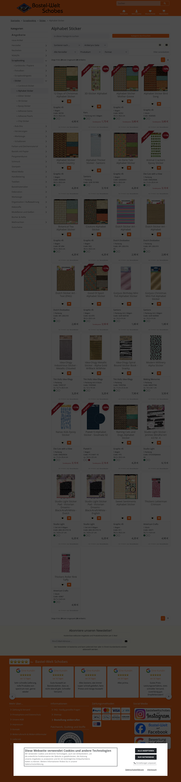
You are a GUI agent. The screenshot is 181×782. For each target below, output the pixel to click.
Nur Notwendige (146, 757)
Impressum (152, 769)
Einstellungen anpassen (146, 763)
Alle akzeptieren (146, 750)
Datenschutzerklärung (134, 769)
